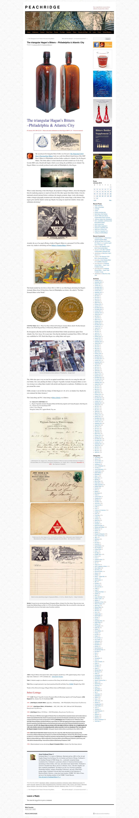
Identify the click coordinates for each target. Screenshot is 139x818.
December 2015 (98, 357)
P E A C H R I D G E (42, 7)
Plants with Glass (99, 205)
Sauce (96, 660)
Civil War (97, 501)
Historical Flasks (98, 571)
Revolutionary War (99, 649)
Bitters (47, 782)
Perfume (96, 624)
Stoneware (97, 685)
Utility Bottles (98, 706)
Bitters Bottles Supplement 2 (101, 226)
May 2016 (97, 348)
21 (108, 194)
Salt (95, 654)
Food (96, 557)
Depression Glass (99, 525)
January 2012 (98, 437)
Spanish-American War (100, 680)
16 (94, 194)
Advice (96, 459)
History (70, 782)
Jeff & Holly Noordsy (57, 676)
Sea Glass (97, 666)
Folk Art (97, 556)
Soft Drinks (97, 678)
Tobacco (96, 697)
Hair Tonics (97, 569)
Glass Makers (98, 568)
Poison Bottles (98, 631)
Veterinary (97, 709)
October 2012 (98, 421)
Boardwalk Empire (51, 784)
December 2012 (98, 418)
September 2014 (98, 382)
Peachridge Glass (98, 620)
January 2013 (98, 416)
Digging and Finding (99, 527)
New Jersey (39, 786)
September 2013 (98, 403)
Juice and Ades (98, 586)
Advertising (42, 782)
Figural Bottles (98, 546)
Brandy (96, 491)
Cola (96, 508)
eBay (96, 537)
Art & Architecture (99, 466)
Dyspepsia (59, 784)
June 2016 (97, 346)
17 (97, 194)
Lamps (96, 588)
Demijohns (97, 523)
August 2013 (98, 404)
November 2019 (98, 289)
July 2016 (97, 345)
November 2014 (98, 379)
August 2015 (98, 363)
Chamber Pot (98, 498)
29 (110, 196)
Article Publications (99, 469)
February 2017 (98, 336)
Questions (97, 643)
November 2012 (98, 420)
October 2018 (98, 311)
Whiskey (97, 716)
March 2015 (97, 372)
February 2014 (98, 394)
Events (56, 32)
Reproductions (98, 648)
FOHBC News (98, 554)
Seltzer (96, 668)
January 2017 (98, 338)
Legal (96, 590)
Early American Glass (99, 535)
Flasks (96, 551)
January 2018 (98, 323)
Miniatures (97, 609)
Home (28, 32)
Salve (96, 656)
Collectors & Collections (56, 782)
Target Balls (97, 689)
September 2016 (98, 341)
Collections (35, 32)
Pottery (96, 636)
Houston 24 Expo (83, 32)
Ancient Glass (98, 462)
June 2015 (97, 367)
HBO (68, 784)
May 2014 (97, 389)
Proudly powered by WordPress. (102, 813)
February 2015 (98, 374)
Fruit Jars (97, 561)
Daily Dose (49, 32)
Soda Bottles (97, 675)
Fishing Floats (98, 549)
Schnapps (97, 665)
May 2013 (97, 409)
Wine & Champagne (99, 719)
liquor (96, 595)
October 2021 (98, 285)
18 (100, 194)
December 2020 (98, 287)
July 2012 (97, 426)
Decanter (97, 522)
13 (105, 191)
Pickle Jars (97, 627)
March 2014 (97, 392)
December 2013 (98, 398)
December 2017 (98, 324)
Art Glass (97, 467)
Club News (97, 503)
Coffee (96, 506)
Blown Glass (98, 481)
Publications (97, 641)
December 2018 (98, 307)
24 (97, 196)
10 (97, 191)
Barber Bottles (98, 472)
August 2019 (98, 294)
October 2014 (98, 380)
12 (102, 191)
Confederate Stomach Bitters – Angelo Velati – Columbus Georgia (102, 265)
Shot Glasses (98, 671)
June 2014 (97, 387)
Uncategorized (98, 704)
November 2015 (98, 358)
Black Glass (97, 477)
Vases (96, 707)
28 (108, 196)
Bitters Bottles (56, 398)
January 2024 (98, 283)
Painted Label (98, 614)
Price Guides (97, 639)
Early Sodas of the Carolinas (101, 214)
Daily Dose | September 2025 (101, 227)
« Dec (94, 200)
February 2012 (98, 435)
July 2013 (97, 406)
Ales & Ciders (98, 460)
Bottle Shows (98, 483)
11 (100, 191)
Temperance (97, 695)
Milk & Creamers (99, 603)
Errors (96, 540)
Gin (95, 563)
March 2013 (97, 413)
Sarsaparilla (97, 658)
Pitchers (96, 629)
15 (110, 191)
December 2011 (98, 438)
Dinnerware (97, 529)
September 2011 (98, 443)
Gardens (68, 32)
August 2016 (98, 343)
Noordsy (45, 786)
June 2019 (97, 297)
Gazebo (96, 210)
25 (100, 196)
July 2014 (97, 386)
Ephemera (65, 782)
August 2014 (98, 384)
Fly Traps (97, 552)
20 (105, 194)
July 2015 (97, 365)
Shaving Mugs (98, 670)
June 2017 (97, 331)
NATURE (97, 209)
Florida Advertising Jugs (100, 212)
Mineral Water (98, 607)
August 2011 (98, 445)
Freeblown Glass (98, 559)
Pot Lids (96, 634)
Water (96, 712)
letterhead (84, 784)
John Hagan (77, 784)
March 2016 (97, 352)
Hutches (96, 578)
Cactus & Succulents (99, 207)
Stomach (57, 786)
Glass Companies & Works (101, 566)
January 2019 (98, 306)
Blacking (97, 479)
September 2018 (98, 312)
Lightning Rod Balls (99, 592)
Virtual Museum (107, 32)
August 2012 (98, 425)
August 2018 (98, 314)
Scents (96, 663)
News (96, 612)
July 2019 (97, 295)
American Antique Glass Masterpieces (103, 219)
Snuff (96, 673)
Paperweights (98, 615)
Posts (99, 32)
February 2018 (98, 321)
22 (110, 194)
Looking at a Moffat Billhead (101, 232)
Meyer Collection (31, 786)
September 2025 (98, 282)
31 (97, 198)
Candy (96, 495)
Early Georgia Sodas (99, 224)
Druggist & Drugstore (100, 534)
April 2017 (97, 333)
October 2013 (98, 401)
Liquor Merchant (98, 597)
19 (102, 194)
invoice (72, 784)
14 (108, 191)
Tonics (96, 699)
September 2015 (98, 362)
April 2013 (97, 411)
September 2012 (98, 423)
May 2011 (97, 450)
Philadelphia (51, 786)
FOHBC (71, 684)
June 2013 (97, 408)
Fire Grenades (98, 547)
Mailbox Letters (98, 598)
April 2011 (97, 452)
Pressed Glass (98, 637)
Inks (96, 581)
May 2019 (97, 299)
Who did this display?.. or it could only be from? (74, 38)
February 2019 (98, 304)
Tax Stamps (97, 690)
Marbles (96, 600)
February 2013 (98, 415)
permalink (79, 786)
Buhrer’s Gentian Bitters (59, 245)
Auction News (98, 471)
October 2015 (98, 360)
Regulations (97, 644)
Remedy (96, 646)
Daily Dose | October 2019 (101, 229)
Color (96, 513)
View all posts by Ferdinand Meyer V (50, 777)
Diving (96, 532)
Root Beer (97, 651)
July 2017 (97, 329)
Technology (97, 694)
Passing (96, 617)
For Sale (62, 32)
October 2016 (98, 340)
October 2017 (98, 326)
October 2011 (98, 442)
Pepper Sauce (98, 622)
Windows (97, 717)
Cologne (96, 512)
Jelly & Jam (97, 585)
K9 (90, 32)
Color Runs (97, 515)
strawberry (62, 786)
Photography (97, 626)
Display (96, 530)
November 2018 (98, 309)
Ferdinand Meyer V (47, 45)
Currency (97, 518)
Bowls (96, 489)
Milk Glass (97, 605)
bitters (44, 784)
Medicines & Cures (77, 782)
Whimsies (97, 714)
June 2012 (97, 428)
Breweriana (97, 493)
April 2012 (97, 432)
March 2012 (97, 433)
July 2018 (97, 316)
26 (102, 196)
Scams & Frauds (98, 661)
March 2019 (97, 302)
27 (105, 196)
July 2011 (97, 447)
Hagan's (64, 784)
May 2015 (97, 369)
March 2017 (97, 335)
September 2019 (98, 292)
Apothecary (97, 464)
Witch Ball (97, 721)
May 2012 (97, 430)
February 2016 (98, 353)
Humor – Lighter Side (99, 576)
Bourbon (97, 488)
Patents (96, 619)
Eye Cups (97, 542)
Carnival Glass (98, 496)
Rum (96, 653)
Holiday (96, 574)
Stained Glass (98, 683)
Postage (96, 632)
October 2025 (98, 280)
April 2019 (97, 301)
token (67, 786)
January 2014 (98, 396)
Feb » (110, 200)
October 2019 (98, 290)
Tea (95, 692)
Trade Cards (97, 700)
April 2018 (97, 318)
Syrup (96, 687)
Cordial (96, 517)
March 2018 (97, 319)
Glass (74, 32)
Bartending (97, 474)
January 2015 (98, 375)
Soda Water (97, 677)
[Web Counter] (30, 810)
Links (94, 32)
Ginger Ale (97, 564)
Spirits (96, 682)
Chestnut (97, 500)
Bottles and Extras (99, 484)
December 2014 (98, 377)
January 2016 (98, 355)
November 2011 (98, 440)
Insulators (97, 583)
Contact (42, 32)
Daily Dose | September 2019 (101, 231)
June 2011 (97, 449)
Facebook (97, 544)
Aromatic (33, 784)
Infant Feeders (98, 580)
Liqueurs (97, 593)
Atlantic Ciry (39, 784)
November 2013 (98, 399)
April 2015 (97, 370)
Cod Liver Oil (98, 505)
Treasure (96, 702)
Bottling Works (98, 486)
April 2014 (97, 391)
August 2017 (98, 328)
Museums (97, 610)
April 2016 (97, 350)
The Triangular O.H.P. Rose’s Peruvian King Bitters (40, 38)
